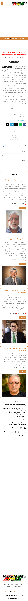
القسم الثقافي (14, 38)
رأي (23, 367)
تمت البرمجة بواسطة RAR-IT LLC (14, 596)
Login (3, 146)
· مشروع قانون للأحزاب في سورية (17, 435)
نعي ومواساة (18, 57)
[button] (2, 3)
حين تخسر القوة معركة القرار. (18, 239)
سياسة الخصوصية (14, 598)
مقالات (22, 204)
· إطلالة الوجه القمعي (20, 416)
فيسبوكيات (21, 313)
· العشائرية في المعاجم (20, 402)
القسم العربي (21, 38)
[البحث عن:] (22, 42)
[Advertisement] (14, 22)
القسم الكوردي (7, 38)
